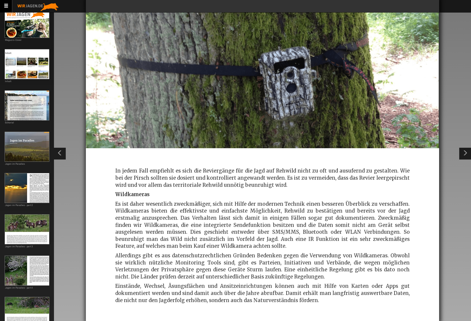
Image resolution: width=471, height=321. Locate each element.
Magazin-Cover (13, 40)
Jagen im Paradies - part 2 (19, 205)
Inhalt (8, 81)
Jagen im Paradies (15, 163)
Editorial (9, 122)
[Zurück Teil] (60, 154)
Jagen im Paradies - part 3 (19, 246)
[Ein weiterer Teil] (465, 154)
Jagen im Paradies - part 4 (19, 287)
